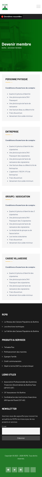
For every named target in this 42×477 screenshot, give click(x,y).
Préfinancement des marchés (15, 352)
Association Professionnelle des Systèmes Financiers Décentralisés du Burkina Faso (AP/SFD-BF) (20, 385)
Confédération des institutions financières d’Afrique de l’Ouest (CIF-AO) (20, 398)
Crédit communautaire (12, 361)
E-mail (4, 426)
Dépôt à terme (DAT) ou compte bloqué (18, 366)
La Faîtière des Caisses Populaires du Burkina (21, 331)
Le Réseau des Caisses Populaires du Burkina (21, 322)
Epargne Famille (10, 357)
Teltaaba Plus (9, 347)
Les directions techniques (14, 326)
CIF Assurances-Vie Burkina (14, 392)
